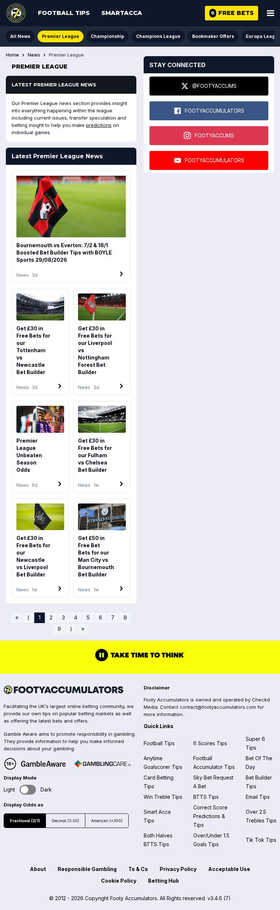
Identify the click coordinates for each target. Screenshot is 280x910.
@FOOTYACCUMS (214, 86)
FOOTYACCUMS (214, 135)
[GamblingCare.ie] (102, 763)
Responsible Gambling (87, 869)
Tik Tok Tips (261, 840)
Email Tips (258, 797)
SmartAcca (121, 12)
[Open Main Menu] (270, 13)
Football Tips (64, 12)
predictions (99, 125)
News (34, 55)
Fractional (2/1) (25, 820)
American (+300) (106, 820)
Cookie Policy (118, 881)
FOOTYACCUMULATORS (214, 111)
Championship (107, 36)
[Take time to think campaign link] (140, 660)
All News (20, 36)
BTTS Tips (206, 797)
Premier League (60, 36)
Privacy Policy (178, 869)
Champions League (158, 36)
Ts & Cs (138, 869)
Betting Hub (163, 881)
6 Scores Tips (210, 743)
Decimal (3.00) (65, 820)
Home (12, 55)
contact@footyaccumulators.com (218, 707)
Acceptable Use (229, 869)
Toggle (28, 789)
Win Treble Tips (163, 797)
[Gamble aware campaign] (43, 764)
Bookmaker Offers (213, 36)
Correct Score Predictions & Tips (210, 816)
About (38, 869)
